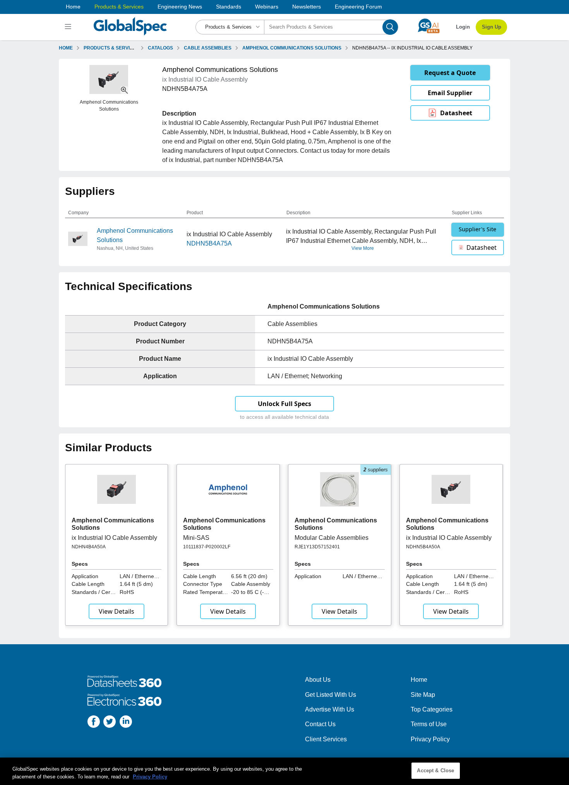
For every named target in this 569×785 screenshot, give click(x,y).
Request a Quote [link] (450, 72)
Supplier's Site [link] (477, 229)
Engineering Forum (358, 6)
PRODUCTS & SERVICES (111, 48)
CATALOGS (160, 48)
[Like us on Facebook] (93, 722)
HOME (66, 48)
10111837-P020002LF (206, 547)
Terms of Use (429, 724)
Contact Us (320, 724)
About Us (318, 679)
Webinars (266, 6)
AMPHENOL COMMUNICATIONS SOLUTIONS (291, 48)
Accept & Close (435, 770)
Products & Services (119, 6)
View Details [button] (116, 611)
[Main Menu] (69, 27)
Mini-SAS (196, 537)
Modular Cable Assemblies (331, 537)
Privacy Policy (430, 739)
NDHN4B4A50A (89, 547)
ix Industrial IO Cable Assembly (114, 537)
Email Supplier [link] (450, 93)
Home (73, 6)
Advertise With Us (329, 709)
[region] (284, 771)
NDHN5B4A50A (423, 547)
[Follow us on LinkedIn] (126, 722)
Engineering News (180, 6)
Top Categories (431, 709)
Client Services (326, 739)
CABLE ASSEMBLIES (207, 48)
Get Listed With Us (330, 694)
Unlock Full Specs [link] (284, 403)
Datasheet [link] (456, 113)
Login (463, 27)
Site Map (423, 694)
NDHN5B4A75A (209, 243)
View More (362, 248)
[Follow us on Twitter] (109, 722)
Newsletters (306, 6)
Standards (228, 6)
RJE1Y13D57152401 (317, 547)
